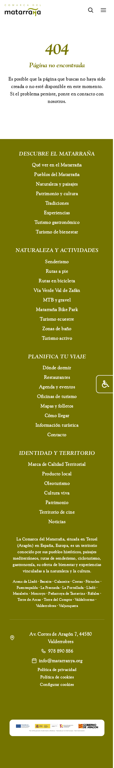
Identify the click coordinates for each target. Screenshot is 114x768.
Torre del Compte (58, 599)
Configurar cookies (57, 684)
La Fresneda (50, 587)
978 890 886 (60, 651)
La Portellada (73, 587)
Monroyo (38, 593)
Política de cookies (57, 676)
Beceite (46, 581)
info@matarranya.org (61, 660)
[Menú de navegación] (103, 10)
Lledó (90, 587)
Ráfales (93, 593)
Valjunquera (68, 605)
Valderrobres (46, 605)
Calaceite (61, 581)
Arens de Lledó (25, 581)
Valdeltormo (85, 599)
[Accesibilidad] (105, 384)
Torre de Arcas (29, 599)
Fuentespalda (27, 587)
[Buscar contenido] (90, 10)
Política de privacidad (57, 669)
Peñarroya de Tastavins (66, 593)
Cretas (77, 581)
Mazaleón (20, 593)
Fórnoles (93, 581)
